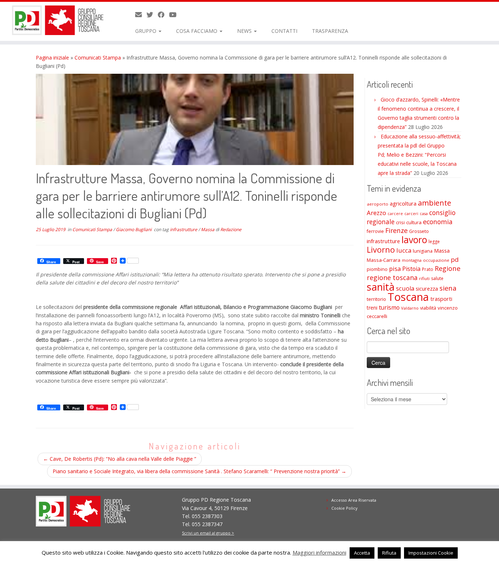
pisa (395, 268)
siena (447, 287)
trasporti (441, 298)
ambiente (434, 203)
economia (438, 221)
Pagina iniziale (52, 57)
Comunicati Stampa (98, 57)
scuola (405, 288)
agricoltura (403, 203)
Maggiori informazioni (319, 552)
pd (455, 259)
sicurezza (427, 288)
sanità (381, 287)
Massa (208, 229)
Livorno (381, 249)
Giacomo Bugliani (134, 229)
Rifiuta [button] (389, 552)
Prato (427, 269)
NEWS (245, 30)
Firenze (396, 230)
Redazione (230, 229)
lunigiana (423, 251)
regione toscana (392, 277)
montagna (412, 260)
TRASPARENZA (330, 30)
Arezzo (376, 212)
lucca (403, 250)
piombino (377, 269)
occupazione (436, 260)
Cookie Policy (344, 508)
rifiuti (424, 278)
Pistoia (411, 269)
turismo (389, 307)
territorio (376, 299)
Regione (447, 268)
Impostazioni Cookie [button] (430, 552)
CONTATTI (284, 30)
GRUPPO (146, 30)
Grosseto (419, 231)
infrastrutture (184, 229)
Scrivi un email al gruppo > (208, 533)
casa (424, 213)
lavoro (414, 240)
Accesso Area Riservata (353, 500)
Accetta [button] (362, 552)
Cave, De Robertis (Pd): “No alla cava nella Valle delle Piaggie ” (119, 458)
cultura (414, 222)
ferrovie (375, 231)
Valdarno (410, 308)
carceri (411, 213)
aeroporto (377, 204)
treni (372, 307)
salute (437, 278)
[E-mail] (140, 14)
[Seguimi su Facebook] (163, 14)
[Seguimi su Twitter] (152, 14)
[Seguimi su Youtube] (175, 14)
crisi (400, 222)
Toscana (408, 297)
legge (434, 241)
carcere (395, 213)
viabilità (428, 308)
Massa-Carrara (383, 260)
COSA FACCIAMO (197, 30)
